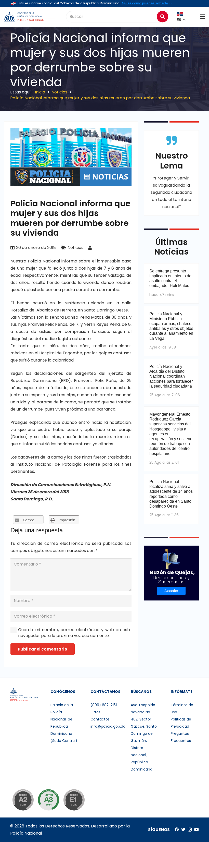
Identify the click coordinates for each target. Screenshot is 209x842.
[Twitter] (183, 829)
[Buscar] (162, 16)
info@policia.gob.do (107, 726)
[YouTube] (196, 829)
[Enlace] (30, 16)
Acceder (171, 591)
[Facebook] (177, 829)
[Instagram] (190, 829)
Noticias (75, 247)
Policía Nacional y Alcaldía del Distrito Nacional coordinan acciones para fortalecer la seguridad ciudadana (171, 376)
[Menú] (202, 16)
